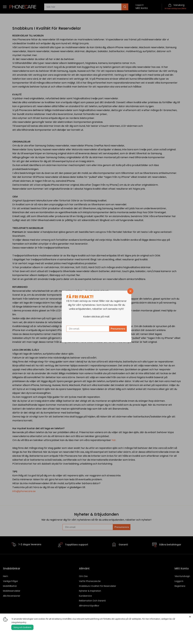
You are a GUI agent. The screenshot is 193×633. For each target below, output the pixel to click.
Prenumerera (118, 328)
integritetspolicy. (19, 622)
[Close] (189, 616)
